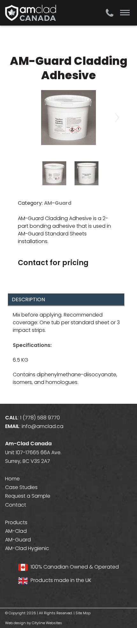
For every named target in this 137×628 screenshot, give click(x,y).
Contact (15, 505)
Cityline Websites (47, 622)
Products (16, 522)
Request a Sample (27, 496)
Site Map (83, 613)
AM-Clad (16, 531)
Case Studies (21, 487)
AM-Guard (57, 203)
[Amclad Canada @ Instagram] (20, 594)
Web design (15, 622)
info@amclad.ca (42, 426)
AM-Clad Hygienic (27, 548)
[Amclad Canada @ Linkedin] (25, 594)
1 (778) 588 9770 (40, 417)
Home (12, 478)
